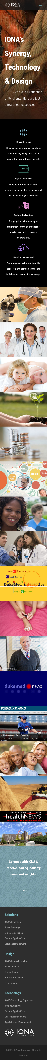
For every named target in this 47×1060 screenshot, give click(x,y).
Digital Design (11, 971)
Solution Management (23, 257)
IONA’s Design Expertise (16, 960)
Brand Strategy (23, 142)
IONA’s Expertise (13, 921)
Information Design (14, 977)
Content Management (15, 1016)
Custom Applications (23, 215)
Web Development (13, 1005)
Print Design (11, 982)
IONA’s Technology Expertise (19, 1000)
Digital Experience (23, 178)
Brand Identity (12, 966)
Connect (23, 890)
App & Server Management (18, 1021)
